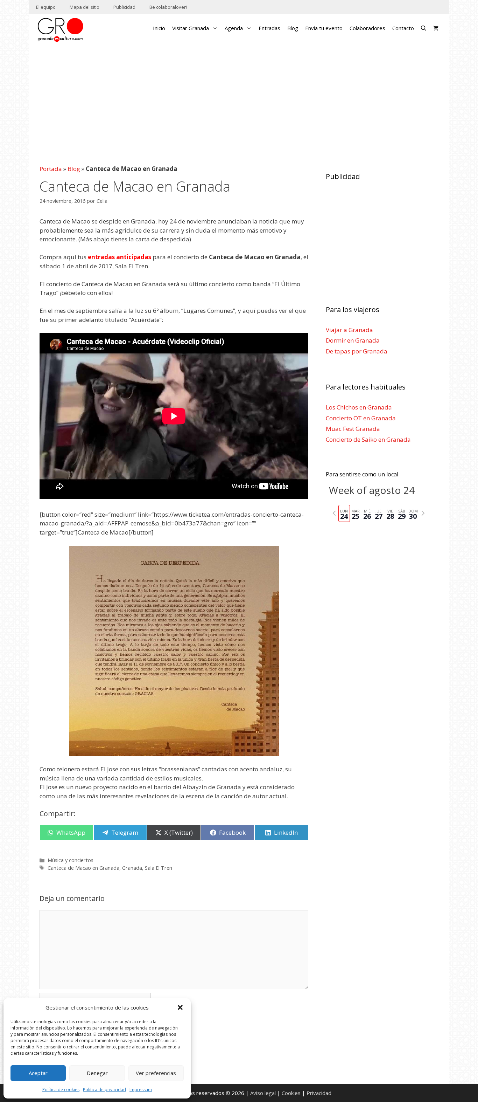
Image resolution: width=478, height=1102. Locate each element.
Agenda (234, 28)
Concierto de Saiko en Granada (368, 439)
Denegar (97, 1072)
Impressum (140, 1090)
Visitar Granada (190, 28)
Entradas (269, 28)
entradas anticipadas (119, 257)
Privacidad (319, 1092)
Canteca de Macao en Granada (83, 868)
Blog (292, 28)
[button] (180, 1007)
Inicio (159, 28)
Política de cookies (60, 1090)
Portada (51, 169)
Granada (132, 868)
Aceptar (38, 1072)
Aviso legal (263, 1092)
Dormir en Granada (353, 340)
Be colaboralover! (168, 7)
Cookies (291, 1092)
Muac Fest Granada (353, 429)
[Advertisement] (239, 100)
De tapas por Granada (356, 351)
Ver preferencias (156, 1072)
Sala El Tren (158, 868)
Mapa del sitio (84, 7)
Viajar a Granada (349, 330)
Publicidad (124, 7)
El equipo (46, 7)
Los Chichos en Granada (359, 407)
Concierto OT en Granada (361, 418)
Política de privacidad (104, 1090)
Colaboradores (367, 28)
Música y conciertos (70, 860)
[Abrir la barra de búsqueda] (423, 28)
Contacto (403, 28)
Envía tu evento (324, 28)
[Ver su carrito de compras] (436, 28)
